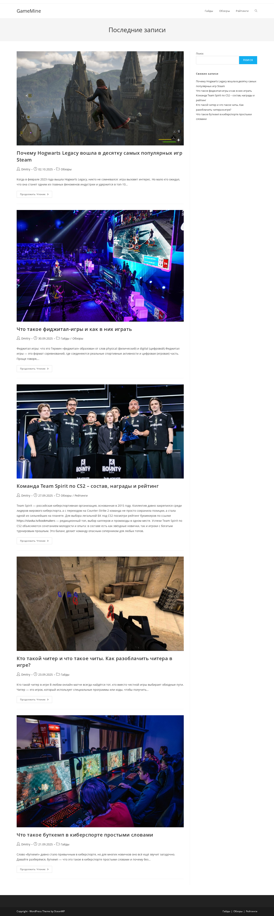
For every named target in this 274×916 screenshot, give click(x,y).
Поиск (200, 53)
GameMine (29, 10)
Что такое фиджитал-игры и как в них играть (74, 329)
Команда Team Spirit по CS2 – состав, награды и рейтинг (88, 486)
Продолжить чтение (36, 195)
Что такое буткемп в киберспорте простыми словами (85, 834)
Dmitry (25, 169)
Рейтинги (81, 495)
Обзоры (66, 169)
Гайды (65, 338)
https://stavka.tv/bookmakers (36, 521)
